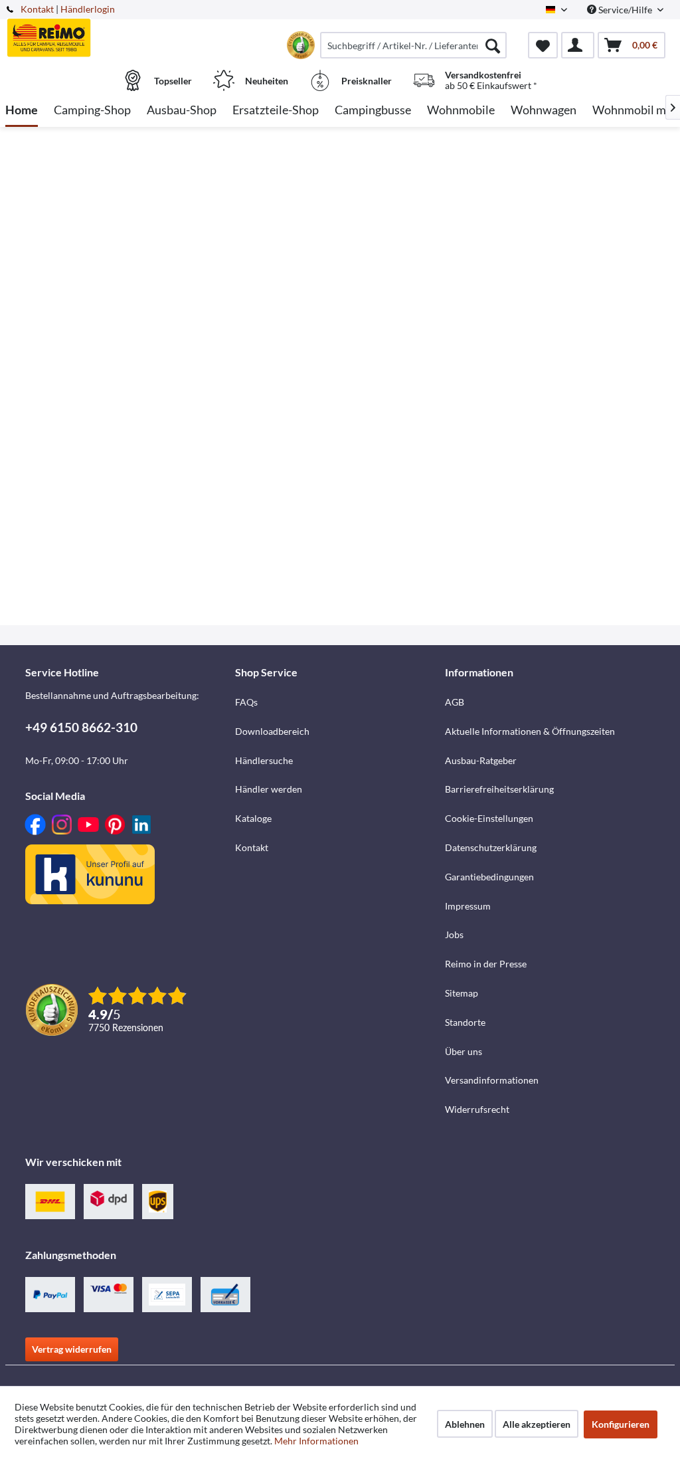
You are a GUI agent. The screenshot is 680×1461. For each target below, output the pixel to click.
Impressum (468, 906)
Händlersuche (264, 760)
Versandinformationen (492, 1080)
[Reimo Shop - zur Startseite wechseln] (89, 38)
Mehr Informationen (316, 1440)
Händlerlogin (87, 9)
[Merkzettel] (543, 45)
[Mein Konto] (577, 45)
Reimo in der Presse (486, 963)
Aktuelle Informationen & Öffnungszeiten (530, 731)
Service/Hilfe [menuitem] (625, 9)
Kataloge (253, 818)
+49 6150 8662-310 (81, 727)
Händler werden (268, 789)
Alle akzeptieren (536, 1424)
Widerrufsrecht (477, 1109)
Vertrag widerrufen (72, 1349)
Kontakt (37, 9)
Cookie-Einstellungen (489, 818)
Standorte (465, 1022)
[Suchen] (493, 45)
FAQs (246, 702)
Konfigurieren (620, 1424)
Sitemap (461, 993)
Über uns (463, 1051)
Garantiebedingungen (489, 876)
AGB (454, 702)
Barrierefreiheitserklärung (499, 789)
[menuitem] (413, 45)
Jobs (454, 934)
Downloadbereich (272, 731)
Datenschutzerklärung (491, 847)
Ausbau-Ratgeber (481, 760)
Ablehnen (465, 1424)
